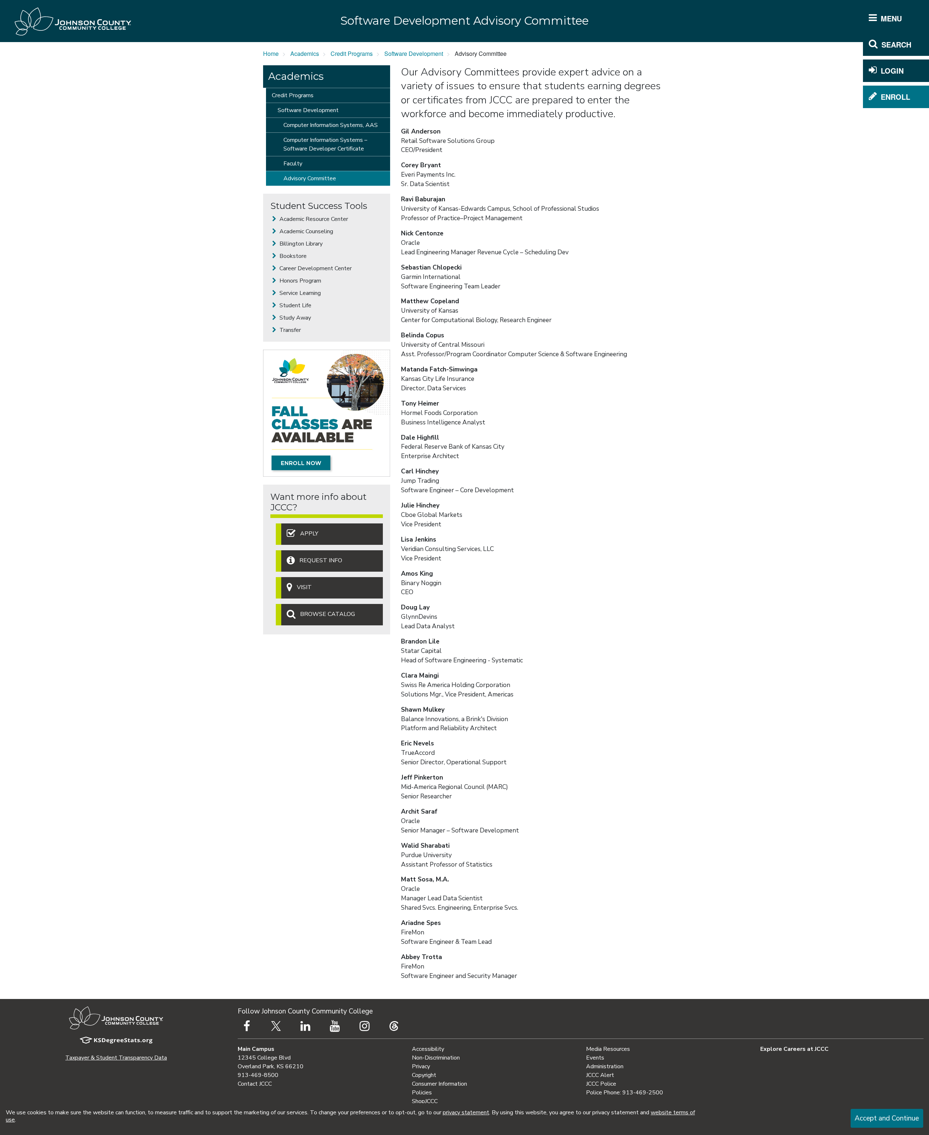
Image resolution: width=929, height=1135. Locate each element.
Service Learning (299, 293)
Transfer (289, 330)
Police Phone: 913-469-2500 (624, 1093)
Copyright (424, 1075)
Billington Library (300, 244)
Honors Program (299, 281)
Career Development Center (315, 268)
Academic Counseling (305, 231)
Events (595, 1058)
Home (271, 53)
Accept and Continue (887, 1118)
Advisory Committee (309, 178)
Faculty (292, 164)
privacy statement (466, 1113)
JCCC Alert (600, 1075)
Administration (604, 1066)
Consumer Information (439, 1084)
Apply (309, 534)
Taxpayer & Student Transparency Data (116, 1058)
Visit (304, 588)
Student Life (294, 305)
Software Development (413, 53)
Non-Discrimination (436, 1058)
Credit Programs (352, 53)
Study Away (294, 318)
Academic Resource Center (313, 219)
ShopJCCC (425, 1101)
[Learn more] (326, 413)
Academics (304, 53)
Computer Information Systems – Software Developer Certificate (325, 144)
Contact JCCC (255, 1084)
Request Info (320, 561)
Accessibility (428, 1049)
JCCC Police (601, 1084)
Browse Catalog (327, 614)
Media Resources (608, 1049)
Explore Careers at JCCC (794, 1049)
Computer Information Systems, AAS (330, 125)
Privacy (421, 1066)
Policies (422, 1093)
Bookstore (292, 256)
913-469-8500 (258, 1075)
